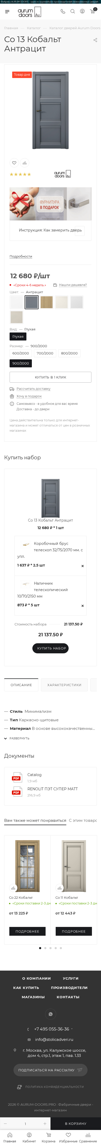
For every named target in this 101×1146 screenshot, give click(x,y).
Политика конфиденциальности (54, 1087)
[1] (11, 174)
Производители (69, 988)
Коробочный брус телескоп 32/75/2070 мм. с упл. (50, 550)
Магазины (33, 997)
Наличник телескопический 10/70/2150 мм (42, 590)
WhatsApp (50, 1014)
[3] (20, 174)
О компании (36, 978)
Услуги (71, 978)
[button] (40, 948)
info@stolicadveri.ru (54, 1039)
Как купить (26, 988)
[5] (29, 174)
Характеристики (64, 685)
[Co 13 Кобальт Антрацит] (50, 110)
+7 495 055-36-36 (51, 1029)
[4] (24, 174)
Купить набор (51, 648)
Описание (21, 685)
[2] (15, 174)
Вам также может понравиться (35, 820)
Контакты (68, 997)
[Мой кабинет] (82, 11)
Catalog (34, 774)
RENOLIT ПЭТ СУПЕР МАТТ (52, 789)
